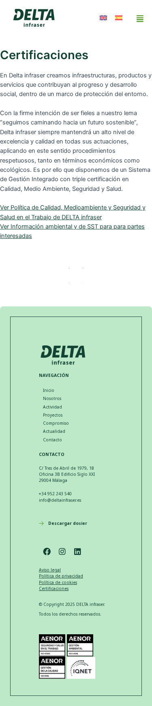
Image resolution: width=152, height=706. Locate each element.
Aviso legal (50, 570)
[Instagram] (62, 551)
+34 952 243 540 (55, 493)
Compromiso (56, 423)
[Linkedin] (77, 551)
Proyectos (52, 415)
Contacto (52, 440)
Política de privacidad (61, 576)
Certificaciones (54, 588)
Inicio (48, 390)
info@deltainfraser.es (60, 500)
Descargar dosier (67, 523)
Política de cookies (58, 582)
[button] (140, 18)
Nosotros (52, 398)
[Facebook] (46, 551)
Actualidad (54, 431)
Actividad (52, 407)
